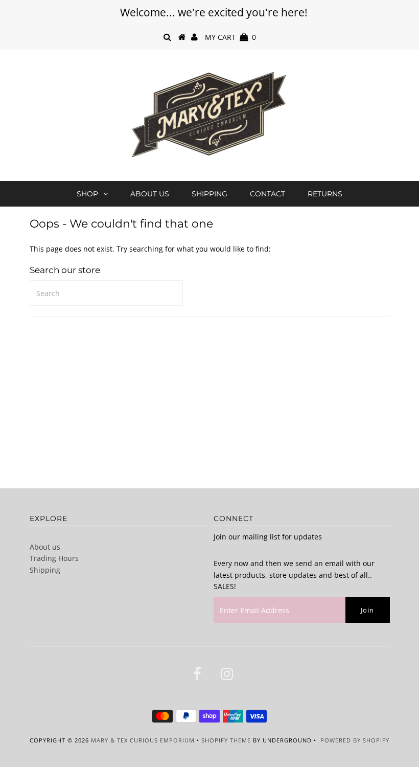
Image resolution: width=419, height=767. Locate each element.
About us (149, 193)
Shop (87, 193)
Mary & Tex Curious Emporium (143, 740)
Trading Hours (54, 558)
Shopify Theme (226, 740)
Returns (325, 193)
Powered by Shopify (354, 740)
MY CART (230, 37)
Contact (267, 193)
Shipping (209, 193)
